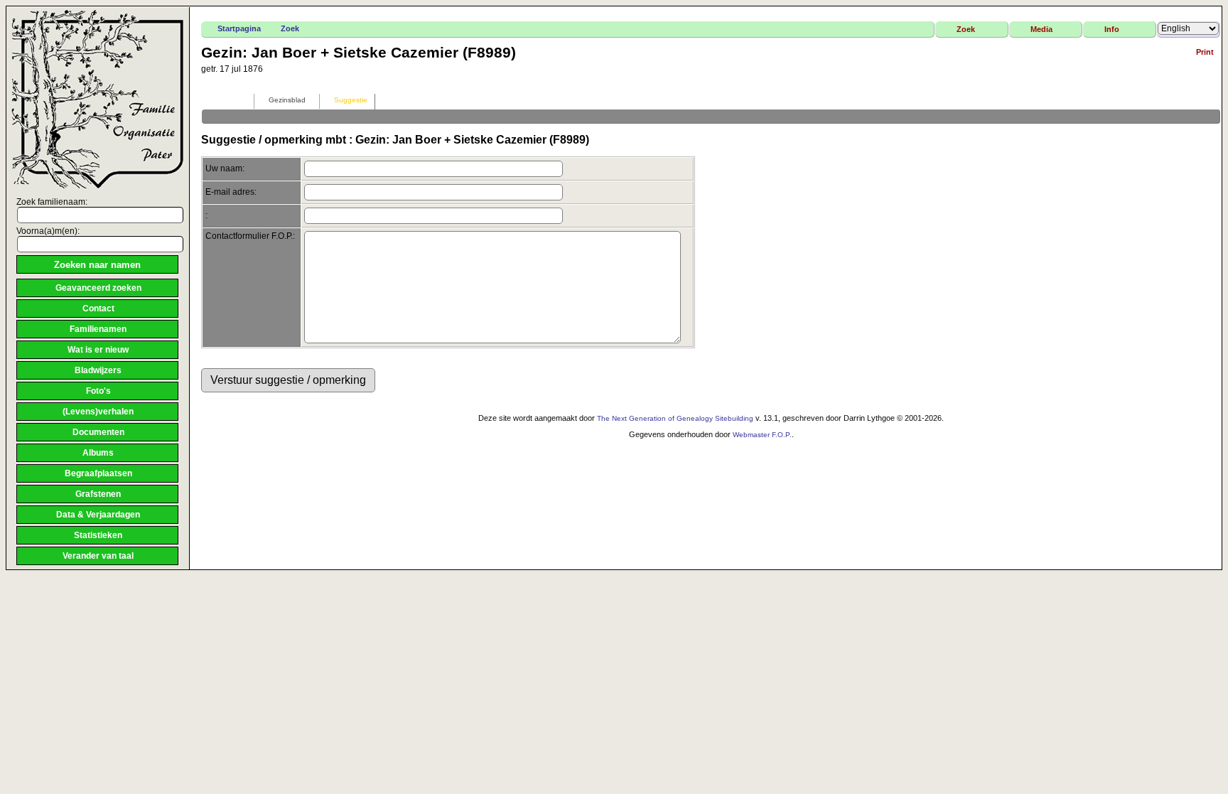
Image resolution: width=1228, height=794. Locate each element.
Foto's (98, 391)
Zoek (290, 28)
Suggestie (350, 100)
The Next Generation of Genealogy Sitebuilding (675, 418)
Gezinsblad (287, 100)
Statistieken (98, 535)
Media (1041, 29)
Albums (98, 453)
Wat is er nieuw (98, 350)
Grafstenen (98, 494)
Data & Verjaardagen (98, 515)
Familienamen (98, 329)
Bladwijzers (98, 370)
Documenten (98, 432)
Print (1205, 52)
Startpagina (239, 28)
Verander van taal (98, 556)
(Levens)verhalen (98, 412)
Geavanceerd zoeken (98, 288)
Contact (98, 308)
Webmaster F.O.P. (762, 435)
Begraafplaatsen (98, 473)
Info (1111, 29)
